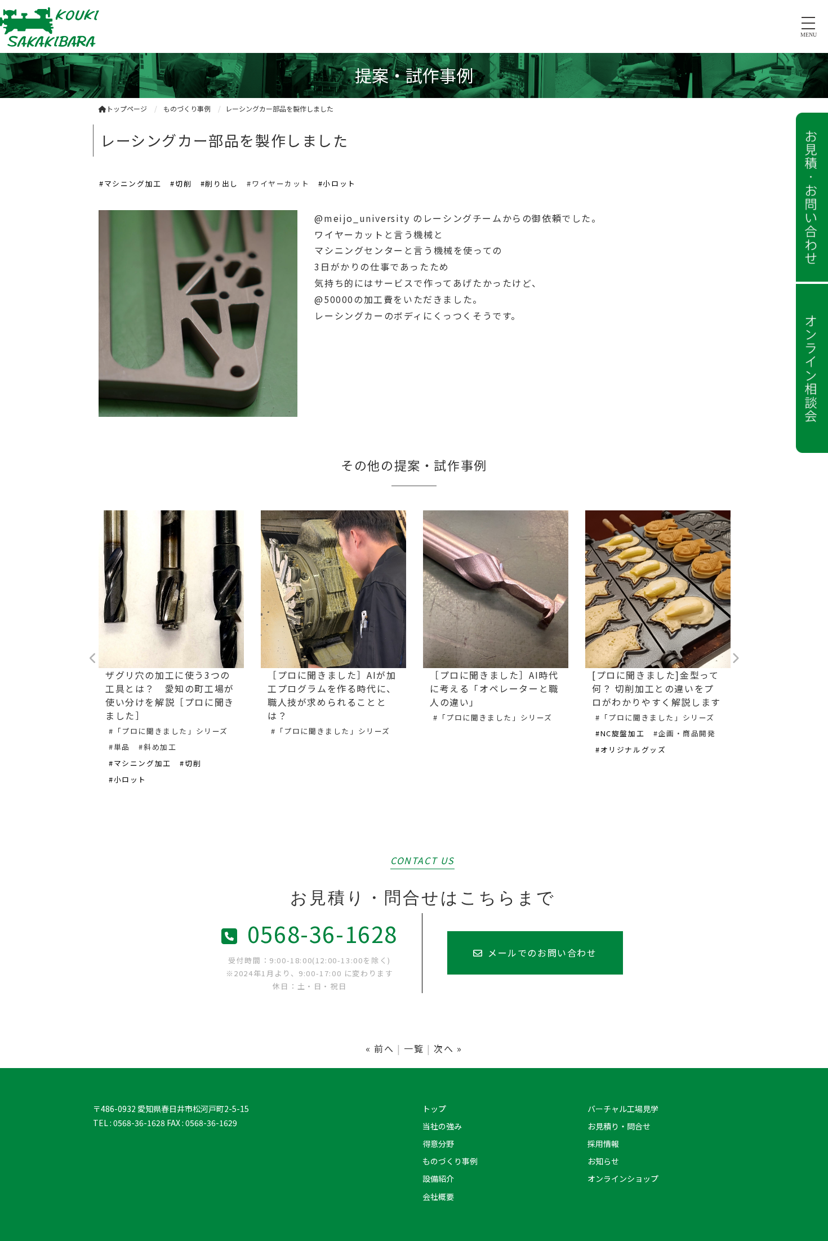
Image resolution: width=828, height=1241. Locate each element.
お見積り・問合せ (619, 1126)
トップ (434, 1108)
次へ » (448, 1048)
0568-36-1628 (322, 933)
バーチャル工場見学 (622, 1108)
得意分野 (438, 1143)
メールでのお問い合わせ (542, 952)
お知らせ (603, 1161)
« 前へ (380, 1048)
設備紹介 (438, 1178)
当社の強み (442, 1126)
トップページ (126, 108)
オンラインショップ (622, 1178)
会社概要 (438, 1196)
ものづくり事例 (450, 1161)
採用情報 (603, 1143)
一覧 (414, 1048)
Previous (93, 658)
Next (735, 658)
